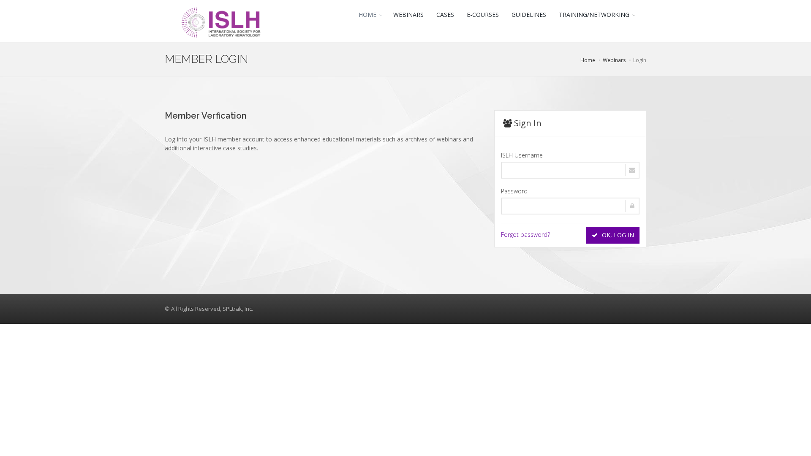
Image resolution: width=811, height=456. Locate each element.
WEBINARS (408, 15)
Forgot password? (525, 235)
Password (514, 191)
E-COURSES (483, 15)
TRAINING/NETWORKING (594, 15)
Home (587, 60)
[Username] (570, 170)
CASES (445, 15)
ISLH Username (522, 155)
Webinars (614, 60)
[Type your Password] (570, 206)
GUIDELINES (529, 15)
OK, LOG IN (617, 235)
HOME (367, 15)
